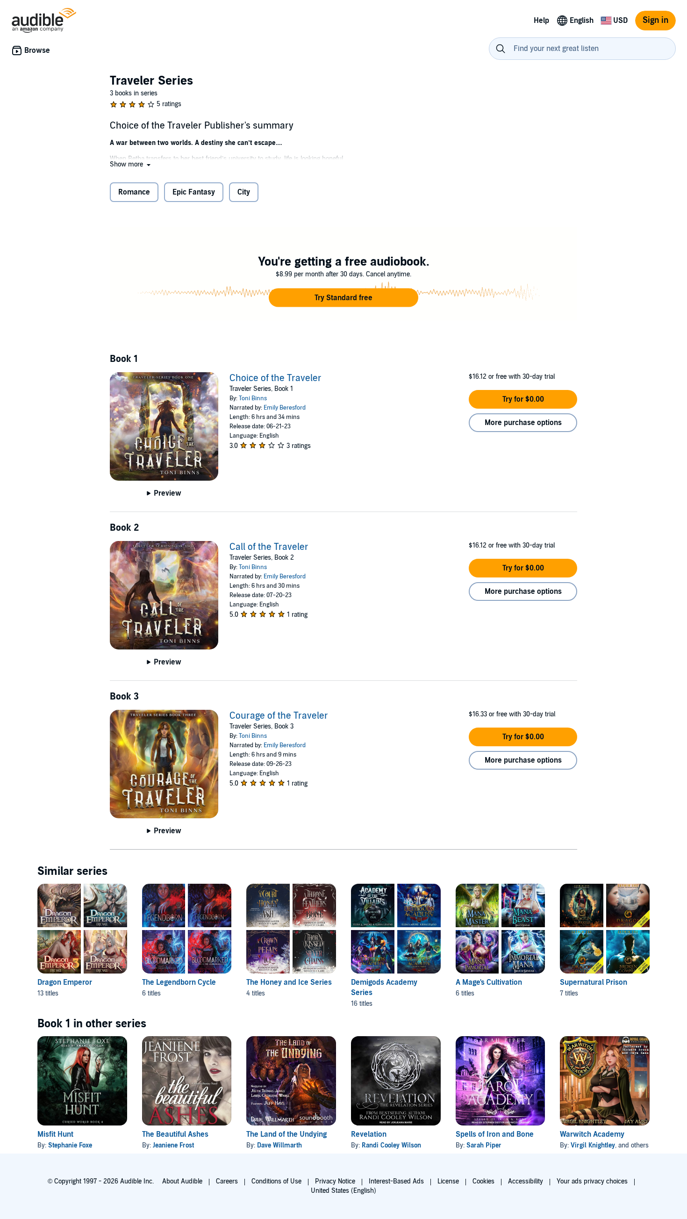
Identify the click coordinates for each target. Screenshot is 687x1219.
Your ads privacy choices (592, 1181)
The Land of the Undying (286, 1134)
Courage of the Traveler (278, 715)
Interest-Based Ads (396, 1181)
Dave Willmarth (279, 1145)
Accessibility (525, 1181)
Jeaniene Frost (173, 1145)
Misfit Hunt (55, 1134)
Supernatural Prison (593, 982)
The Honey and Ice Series (289, 982)
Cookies (483, 1181)
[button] (131, 164)
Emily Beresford (285, 407)
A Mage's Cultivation (489, 982)
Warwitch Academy (592, 1134)
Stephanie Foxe (70, 1145)
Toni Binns (253, 398)
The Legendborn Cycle (179, 982)
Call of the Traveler (268, 547)
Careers (227, 1181)
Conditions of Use (276, 1181)
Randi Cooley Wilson (391, 1145)
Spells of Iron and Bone (495, 1134)
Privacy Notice (335, 1181)
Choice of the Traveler (275, 378)
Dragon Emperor (64, 982)
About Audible (182, 1181)
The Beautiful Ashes (175, 1134)
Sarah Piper (483, 1145)
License (448, 1181)
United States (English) (343, 1191)
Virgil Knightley (593, 1145)
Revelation (368, 1134)
